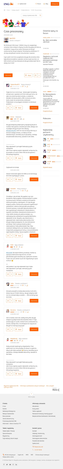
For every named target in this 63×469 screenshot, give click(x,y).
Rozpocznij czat (39, 447)
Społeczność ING (4, 10)
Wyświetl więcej (47, 167)
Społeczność (23, 4)
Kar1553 (12, 38)
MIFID (27, 454)
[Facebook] (4, 464)
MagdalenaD (13, 338)
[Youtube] (10, 464)
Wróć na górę (31, 397)
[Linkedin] (16, 464)
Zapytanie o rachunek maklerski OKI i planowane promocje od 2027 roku (50, 59)
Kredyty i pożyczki (15, 10)
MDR (32, 454)
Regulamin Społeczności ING (11, 386)
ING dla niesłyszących (10, 454)
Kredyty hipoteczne (25, 10)
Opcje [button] (29, 75)
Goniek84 (13, 188)
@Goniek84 (9, 252)
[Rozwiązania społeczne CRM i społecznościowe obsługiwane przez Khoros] (56, 389)
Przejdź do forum (47, 111)
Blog (47, 4)
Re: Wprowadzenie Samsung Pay (49, 95)
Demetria (13, 310)
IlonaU (12, 117)
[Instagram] (13, 464)
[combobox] (31, 15)
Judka (12, 283)
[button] (35, 75)
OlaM (11, 245)
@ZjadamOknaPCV (11, 130)
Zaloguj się (55, 4)
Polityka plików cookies (8, 457)
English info (20, 454)
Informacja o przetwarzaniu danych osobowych (32, 386)
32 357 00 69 (38, 450)
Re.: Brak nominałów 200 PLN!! (50, 41)
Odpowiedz (8, 75)
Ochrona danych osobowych (42, 454)
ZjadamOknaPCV (15, 84)
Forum (39, 4)
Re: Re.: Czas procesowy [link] (36, 10)
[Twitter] (7, 464)
